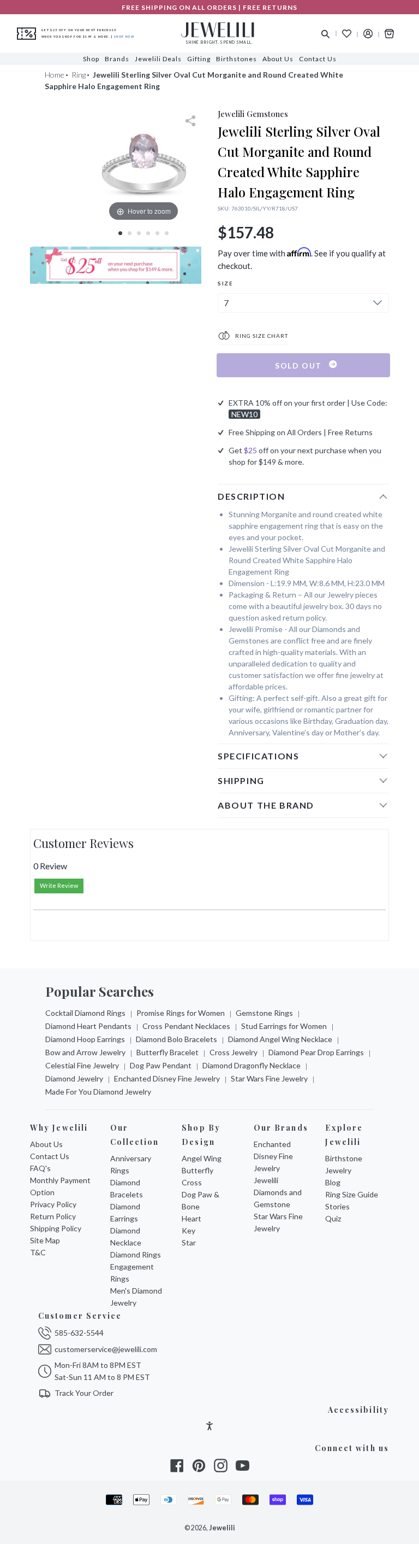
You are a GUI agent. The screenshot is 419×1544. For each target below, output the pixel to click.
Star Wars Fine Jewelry (269, 1078)
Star (189, 1242)
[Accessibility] (209, 1427)
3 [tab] (139, 233)
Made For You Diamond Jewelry (98, 1091)
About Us (46, 1144)
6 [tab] (167, 233)
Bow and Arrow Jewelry (85, 1052)
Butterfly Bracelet (167, 1052)
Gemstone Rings (264, 1012)
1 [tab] (120, 233)
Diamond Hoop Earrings (85, 1039)
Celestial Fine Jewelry (82, 1065)
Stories (337, 1206)
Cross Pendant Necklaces (186, 1026)
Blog (332, 1182)
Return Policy (53, 1216)
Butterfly (197, 1170)
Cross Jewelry (234, 1052)
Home (54, 74)
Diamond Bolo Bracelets (176, 1039)
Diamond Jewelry (74, 1078)
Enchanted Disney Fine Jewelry (167, 1078)
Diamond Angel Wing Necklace (280, 1039)
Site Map (45, 1240)
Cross (192, 1182)
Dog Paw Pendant (160, 1065)
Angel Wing (202, 1158)
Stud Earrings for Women (284, 1026)
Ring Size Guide (351, 1194)
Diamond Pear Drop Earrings (316, 1052)
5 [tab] (157, 233)
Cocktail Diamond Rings (85, 1012)
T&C (38, 1252)
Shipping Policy (55, 1228)
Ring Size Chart (261, 335)
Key (188, 1230)
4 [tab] (148, 233)
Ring (78, 74)
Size (225, 283)
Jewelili (222, 1528)
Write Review (59, 885)
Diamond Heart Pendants (88, 1026)
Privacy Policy (53, 1204)
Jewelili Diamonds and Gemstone (278, 1192)
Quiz (333, 1218)
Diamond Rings (135, 1254)
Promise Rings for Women (180, 1012)
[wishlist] (346, 34)
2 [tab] (129, 233)
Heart (191, 1218)
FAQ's (40, 1168)
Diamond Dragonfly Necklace (251, 1065)
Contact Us (49, 1156)
